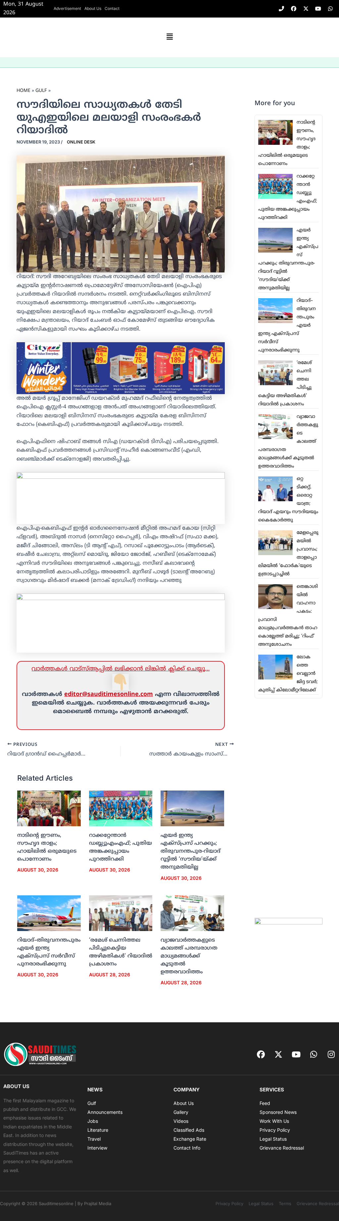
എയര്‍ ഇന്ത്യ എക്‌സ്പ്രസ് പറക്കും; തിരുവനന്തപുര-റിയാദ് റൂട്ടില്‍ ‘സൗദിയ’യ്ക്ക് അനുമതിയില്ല (190, 851)
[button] (169, 37)
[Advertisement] (288, 808)
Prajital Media (97, 1203)
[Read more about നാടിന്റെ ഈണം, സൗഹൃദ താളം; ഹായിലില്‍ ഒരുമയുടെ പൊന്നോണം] (49, 808)
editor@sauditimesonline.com (108, 694)
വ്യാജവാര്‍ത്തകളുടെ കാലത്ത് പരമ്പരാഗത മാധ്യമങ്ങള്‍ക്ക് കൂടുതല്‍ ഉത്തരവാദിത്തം (189, 956)
